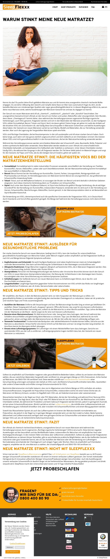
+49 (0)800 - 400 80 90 (20, 2)
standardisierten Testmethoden (77, 379)
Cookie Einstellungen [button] (17, 543)
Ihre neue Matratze (53, 517)
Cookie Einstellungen (34, 533)
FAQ (93, 7)
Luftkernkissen (68, 17)
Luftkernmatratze (70, 13)
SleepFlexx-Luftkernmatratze (29, 454)
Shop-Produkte (68, 7)
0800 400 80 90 (34, 498)
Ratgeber (83, 7)
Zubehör (65, 23)
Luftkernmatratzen (62, 404)
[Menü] (106, 534)
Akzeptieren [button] (20, 547)
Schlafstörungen (52, 521)
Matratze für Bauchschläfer (51, 524)
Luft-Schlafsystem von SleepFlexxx (65, 454)
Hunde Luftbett (68, 20)
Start (55, 7)
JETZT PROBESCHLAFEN (55, 469)
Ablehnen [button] (10, 547)
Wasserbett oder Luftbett (55, 519)
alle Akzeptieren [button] (12, 552)
